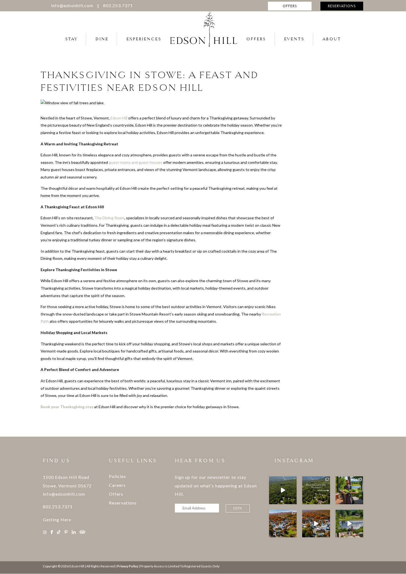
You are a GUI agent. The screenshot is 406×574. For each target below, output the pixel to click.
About (332, 39)
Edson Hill (118, 118)
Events (294, 39)
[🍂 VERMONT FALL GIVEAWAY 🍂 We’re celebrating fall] (283, 490)
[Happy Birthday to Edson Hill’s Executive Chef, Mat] (349, 490)
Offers (256, 39)
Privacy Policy (127, 566)
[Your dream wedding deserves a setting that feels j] (349, 523)
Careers (117, 485)
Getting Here (57, 519)
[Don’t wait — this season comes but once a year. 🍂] (316, 523)
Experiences (144, 39)
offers (290, 6)
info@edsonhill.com (72, 5)
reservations (342, 6)
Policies (117, 476)
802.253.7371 (118, 5)
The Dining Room (109, 217)
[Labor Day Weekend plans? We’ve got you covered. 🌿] (316, 490)
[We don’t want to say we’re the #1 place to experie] (283, 523)
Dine (102, 39)
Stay (71, 39)
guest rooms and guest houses (135, 162)
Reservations (123, 502)
